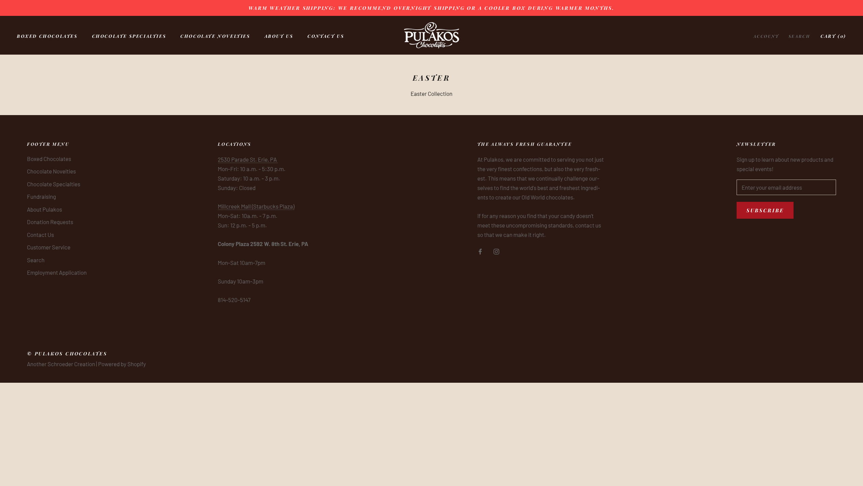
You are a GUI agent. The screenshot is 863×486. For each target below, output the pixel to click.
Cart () (833, 36)
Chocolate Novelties (215, 36)
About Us (279, 36)
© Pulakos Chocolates (67, 353)
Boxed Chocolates (47, 36)
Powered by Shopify (122, 363)
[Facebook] (480, 250)
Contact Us (325, 36)
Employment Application (57, 272)
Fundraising (41, 196)
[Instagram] (496, 250)
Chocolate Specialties (129, 36)
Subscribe (765, 210)
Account (766, 36)
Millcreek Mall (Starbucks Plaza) (256, 206)
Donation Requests (50, 221)
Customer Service (48, 247)
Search (799, 36)
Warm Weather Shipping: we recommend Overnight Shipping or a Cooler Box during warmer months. (431, 8)
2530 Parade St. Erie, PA (248, 159)
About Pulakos (44, 209)
